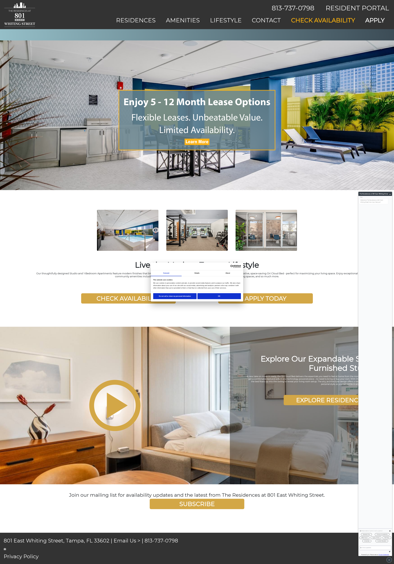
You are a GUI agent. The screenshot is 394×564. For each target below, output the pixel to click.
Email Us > (127, 399)
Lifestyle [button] (226, 20)
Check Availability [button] (323, 20)
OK (219, 296)
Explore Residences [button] (331, 258)
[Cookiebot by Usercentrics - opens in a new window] (232, 266)
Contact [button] (266, 20)
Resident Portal (357, 8)
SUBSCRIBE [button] (197, 362)
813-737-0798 (293, 8)
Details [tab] (197, 273)
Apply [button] (375, 20)
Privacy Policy (21, 414)
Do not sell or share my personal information (175, 296)
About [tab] (228, 273)
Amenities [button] (183, 20)
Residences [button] (136, 20)
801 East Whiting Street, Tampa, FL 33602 (56, 399)
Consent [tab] (166, 273)
